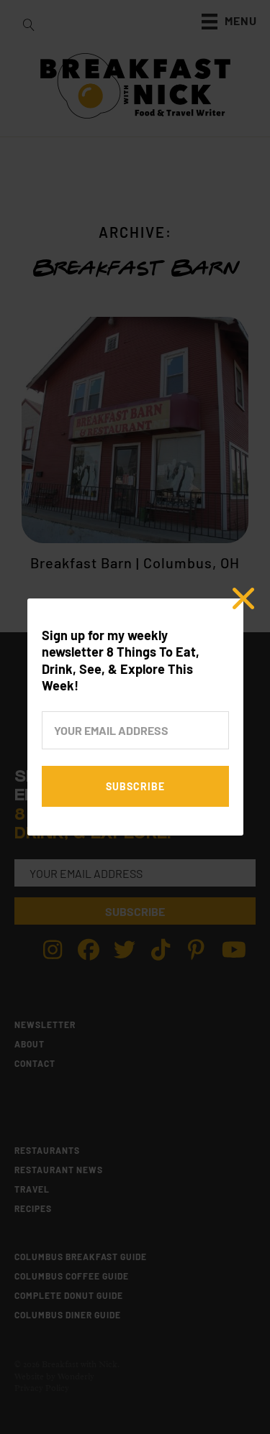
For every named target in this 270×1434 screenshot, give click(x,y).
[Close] (243, 598)
